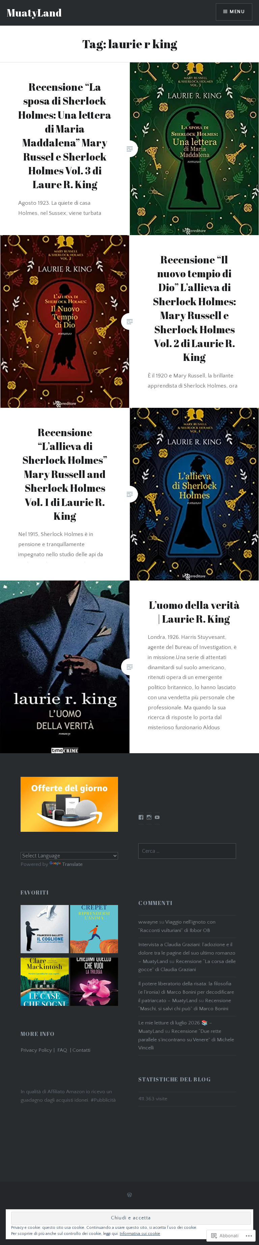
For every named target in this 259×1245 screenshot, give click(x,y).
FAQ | (65, 1050)
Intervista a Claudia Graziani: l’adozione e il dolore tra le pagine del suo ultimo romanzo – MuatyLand (186, 953)
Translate (72, 864)
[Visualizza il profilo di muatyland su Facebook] (141, 817)
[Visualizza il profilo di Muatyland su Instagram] (149, 817)
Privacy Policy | (39, 1050)
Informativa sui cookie (140, 1234)
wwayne (148, 922)
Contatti (81, 1050)
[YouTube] (157, 817)
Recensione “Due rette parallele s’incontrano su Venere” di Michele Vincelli (186, 1039)
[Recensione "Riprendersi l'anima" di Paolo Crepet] (94, 930)
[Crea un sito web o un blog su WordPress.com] (129, 1195)
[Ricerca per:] (187, 851)
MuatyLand (34, 13)
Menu (237, 12)
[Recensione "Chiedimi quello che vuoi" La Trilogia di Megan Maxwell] (94, 983)
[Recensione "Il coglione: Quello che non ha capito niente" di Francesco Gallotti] (45, 930)
